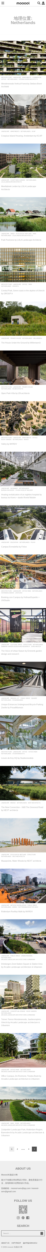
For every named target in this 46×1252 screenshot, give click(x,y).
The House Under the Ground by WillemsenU (21, 343)
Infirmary (14, 488)
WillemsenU (37, 338)
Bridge (13, 803)
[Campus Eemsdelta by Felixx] (23, 522)
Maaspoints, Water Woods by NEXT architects (21, 861)
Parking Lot (14, 698)
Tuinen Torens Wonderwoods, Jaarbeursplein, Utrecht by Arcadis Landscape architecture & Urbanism (21, 1022)
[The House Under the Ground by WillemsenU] (23, 318)
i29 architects (17, 389)
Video (12, 233)
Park (34, 233)
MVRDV (26, 439)
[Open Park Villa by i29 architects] (23, 368)
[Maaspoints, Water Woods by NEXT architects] (23, 835)
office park (26, 591)
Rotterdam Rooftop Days (28, 907)
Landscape (17, 77)
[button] (2, 3)
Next (34, 1149)
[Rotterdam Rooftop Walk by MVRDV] (23, 886)
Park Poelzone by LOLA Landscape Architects (21, 240)
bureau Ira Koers (7, 490)
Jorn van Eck (36, 646)
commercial (36, 77)
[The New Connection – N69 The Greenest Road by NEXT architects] (23, 783)
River (17, 1123)
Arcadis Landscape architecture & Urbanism (18, 959)
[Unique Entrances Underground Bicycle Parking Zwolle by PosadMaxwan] (23, 679)
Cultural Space (16, 644)
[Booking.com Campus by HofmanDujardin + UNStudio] (23, 572)
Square (34, 698)
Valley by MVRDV (9, 444)
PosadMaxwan (17, 700)
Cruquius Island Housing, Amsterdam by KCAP (21, 136)
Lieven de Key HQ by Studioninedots (17, 758)
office (3, 79)
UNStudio (18, 593)
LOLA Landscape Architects (11, 182)
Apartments (26, 77)
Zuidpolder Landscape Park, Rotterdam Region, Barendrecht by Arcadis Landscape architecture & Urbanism (22, 1132)
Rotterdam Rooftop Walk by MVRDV (17, 911)
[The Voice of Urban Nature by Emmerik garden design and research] (23, 625)
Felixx (33, 542)
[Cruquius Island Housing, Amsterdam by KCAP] (23, 111)
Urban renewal (27, 956)
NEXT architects (34, 803)
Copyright (16, 1243)
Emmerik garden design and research (15, 646)
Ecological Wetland (24, 233)
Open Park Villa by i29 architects (15, 393)
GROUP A (15, 286)
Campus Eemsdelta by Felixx (14, 547)
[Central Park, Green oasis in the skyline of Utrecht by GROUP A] (23, 265)
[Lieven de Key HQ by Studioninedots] (23, 732)
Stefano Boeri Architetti (28, 79)
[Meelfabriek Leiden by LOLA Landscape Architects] (23, 161)
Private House (15, 338)
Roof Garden (6, 439)
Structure (27, 644)
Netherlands (12, 79)
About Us (5, 1243)
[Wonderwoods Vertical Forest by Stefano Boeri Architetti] (23, 58)
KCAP (33, 131)
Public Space (25, 698)
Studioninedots (18, 753)
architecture (6, 77)
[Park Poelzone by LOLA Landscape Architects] (23, 214)
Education (14, 542)
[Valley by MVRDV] (23, 418)
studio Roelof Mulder (24, 490)
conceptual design (17, 1011)
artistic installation (18, 905)
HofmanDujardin (7, 593)
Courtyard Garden (17, 180)
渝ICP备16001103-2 (30, 1243)
